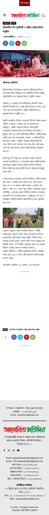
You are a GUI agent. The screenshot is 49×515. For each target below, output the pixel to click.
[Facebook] (5, 43)
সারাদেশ (6, 23)
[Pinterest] (18, 43)
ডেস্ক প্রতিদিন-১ (9, 36)
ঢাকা (13, 23)
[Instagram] (9, 450)
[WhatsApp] (24, 43)
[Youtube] (18, 450)
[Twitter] (11, 43)
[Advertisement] (24, 297)
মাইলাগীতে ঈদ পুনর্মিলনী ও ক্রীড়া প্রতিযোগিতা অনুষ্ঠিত (24, 329)
